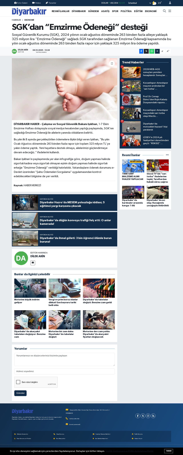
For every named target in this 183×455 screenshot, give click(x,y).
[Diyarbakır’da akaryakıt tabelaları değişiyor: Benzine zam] (30, 320)
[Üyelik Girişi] (169, 3)
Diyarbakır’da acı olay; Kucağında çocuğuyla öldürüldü (158, 203)
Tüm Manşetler (60, 438)
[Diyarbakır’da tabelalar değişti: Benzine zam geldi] (99, 288)
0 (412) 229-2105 (74, 418)
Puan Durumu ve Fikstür (24, 438)
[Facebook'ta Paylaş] (141, 51)
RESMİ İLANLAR (60, 11)
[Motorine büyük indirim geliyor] (30, 288)
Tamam (168, 451)
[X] (143, 415)
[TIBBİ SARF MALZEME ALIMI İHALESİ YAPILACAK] (133, 166)
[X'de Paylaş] (146, 51)
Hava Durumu (60, 434)
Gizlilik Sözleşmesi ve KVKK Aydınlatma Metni (129, 451)
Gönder (20, 393)
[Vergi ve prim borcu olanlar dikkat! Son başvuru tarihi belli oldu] (64, 288)
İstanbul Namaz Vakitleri (103, 434)
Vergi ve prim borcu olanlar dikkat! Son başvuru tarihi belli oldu (63, 302)
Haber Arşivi (138, 438)
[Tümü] (167, 155)
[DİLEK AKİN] (21, 258)
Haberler (16, 20)
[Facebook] (137, 415)
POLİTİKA (126, 11)
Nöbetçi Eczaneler (22, 434)
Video (38, 3)
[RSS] (153, 415)
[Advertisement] (145, 232)
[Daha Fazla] (157, 51)
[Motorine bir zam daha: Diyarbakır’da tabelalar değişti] (64, 320)
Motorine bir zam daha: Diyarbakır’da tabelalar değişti (61, 334)
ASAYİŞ (105, 11)
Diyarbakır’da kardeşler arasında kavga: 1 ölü (132, 203)
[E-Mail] (32, 262)
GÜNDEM (93, 11)
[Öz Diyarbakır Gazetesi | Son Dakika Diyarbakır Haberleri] (29, 11)
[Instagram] (148, 415)
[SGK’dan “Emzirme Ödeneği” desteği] (64, 89)
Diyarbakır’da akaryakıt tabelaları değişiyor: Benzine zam (30, 334)
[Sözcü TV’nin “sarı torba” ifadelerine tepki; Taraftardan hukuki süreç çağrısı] (158, 166)
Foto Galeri (22, 3)
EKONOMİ (151, 11)
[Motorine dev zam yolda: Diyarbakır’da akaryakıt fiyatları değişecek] (99, 320)
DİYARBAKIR (79, 11)
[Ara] (164, 11)
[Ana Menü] (169, 11)
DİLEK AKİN (37, 256)
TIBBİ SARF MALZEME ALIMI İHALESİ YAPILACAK (132, 176)
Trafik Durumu (138, 434)
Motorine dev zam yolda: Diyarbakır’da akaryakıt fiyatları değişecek (96, 334)
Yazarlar (52, 3)
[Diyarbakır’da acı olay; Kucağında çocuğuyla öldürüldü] (158, 192)
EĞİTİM (138, 11)
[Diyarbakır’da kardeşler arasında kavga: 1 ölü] (133, 192)
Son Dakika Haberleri (101, 438)
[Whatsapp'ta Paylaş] (151, 51)
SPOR (115, 11)
